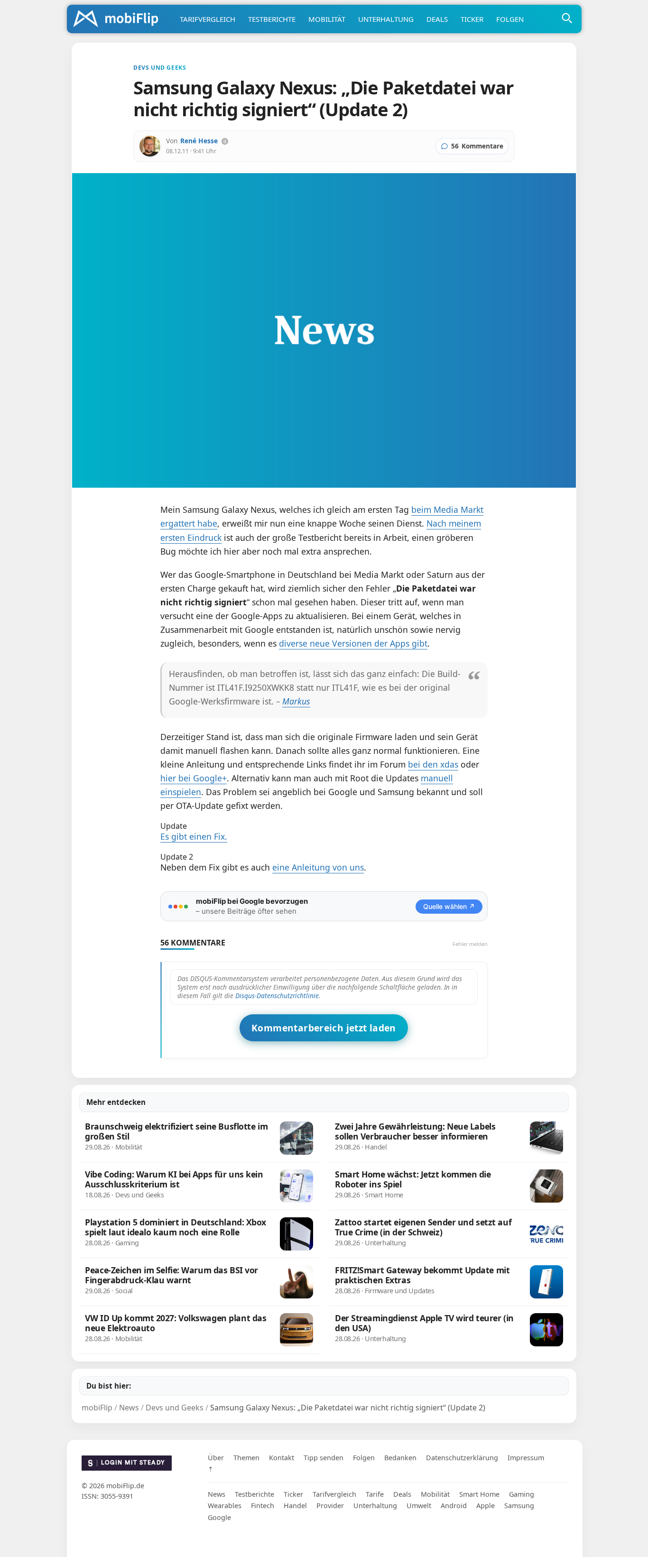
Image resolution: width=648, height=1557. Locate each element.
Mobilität (326, 19)
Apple (485, 1505)
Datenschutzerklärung (462, 1457)
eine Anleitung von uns (318, 867)
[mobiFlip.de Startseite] (119, 19)
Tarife (375, 1494)
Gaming (521, 1494)
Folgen (510, 19)
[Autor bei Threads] (225, 141)
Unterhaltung (386, 19)
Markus (296, 701)
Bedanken (400, 1457)
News (216, 1494)
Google (219, 1517)
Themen (246, 1457)
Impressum (526, 1457)
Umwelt (419, 1505)
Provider (330, 1505)
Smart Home (479, 1494)
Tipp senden (323, 1457)
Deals (437, 19)
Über (216, 1457)
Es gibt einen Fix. (193, 836)
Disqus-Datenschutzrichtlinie (277, 995)
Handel (295, 1505)
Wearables (224, 1505)
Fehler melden (470, 943)
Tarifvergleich (207, 19)
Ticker (472, 19)
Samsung (519, 1505)
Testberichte (272, 19)
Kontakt (281, 1457)
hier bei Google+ (193, 778)
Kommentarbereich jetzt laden (323, 1027)
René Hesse (199, 140)
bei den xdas (433, 764)
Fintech (262, 1505)
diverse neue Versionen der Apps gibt (353, 643)
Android (454, 1505)
